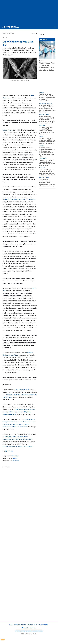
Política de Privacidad (20, 624)
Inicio (11, 624)
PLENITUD (5, 37)
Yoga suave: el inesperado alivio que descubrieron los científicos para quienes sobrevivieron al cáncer (47, 182)
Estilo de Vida (8, 33)
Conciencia (42, 125)
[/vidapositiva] (34, 624)
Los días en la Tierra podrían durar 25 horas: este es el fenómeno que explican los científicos (47, 141)
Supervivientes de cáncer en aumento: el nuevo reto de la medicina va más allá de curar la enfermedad (47, 120)
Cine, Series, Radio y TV (45, 103)
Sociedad (41, 92)
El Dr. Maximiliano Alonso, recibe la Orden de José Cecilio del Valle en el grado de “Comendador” (47, 97)
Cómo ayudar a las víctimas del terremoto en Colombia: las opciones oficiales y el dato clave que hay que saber (46, 152)
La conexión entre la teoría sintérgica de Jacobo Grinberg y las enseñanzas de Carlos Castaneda (46, 131)
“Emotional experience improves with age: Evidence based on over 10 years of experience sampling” (19, 412)
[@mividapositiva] (36, 624)
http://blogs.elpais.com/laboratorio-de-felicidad (18, 446)
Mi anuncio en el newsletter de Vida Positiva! (29, 631)
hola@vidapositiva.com (29, 628)
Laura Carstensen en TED (22, 390)
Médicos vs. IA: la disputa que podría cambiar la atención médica (47, 66)
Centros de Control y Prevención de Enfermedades (19, 199)
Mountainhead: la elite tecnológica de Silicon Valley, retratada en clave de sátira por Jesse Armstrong (47, 108)
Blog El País (9, 451)
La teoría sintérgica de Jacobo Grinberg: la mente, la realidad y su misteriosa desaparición (47, 172)
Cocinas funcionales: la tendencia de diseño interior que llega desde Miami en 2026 (47, 163)
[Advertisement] (30, 86)
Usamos (40, 624)
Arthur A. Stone (8, 130)
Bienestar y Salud (44, 114)
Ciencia (41, 61)
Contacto (30, 624)
